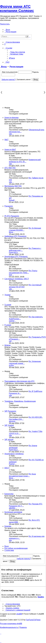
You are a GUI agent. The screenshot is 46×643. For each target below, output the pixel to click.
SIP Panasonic (10, 411)
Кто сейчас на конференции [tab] (16, 548)
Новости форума (11, 118)
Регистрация (16, 66)
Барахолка (8, 494)
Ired (10, 275)
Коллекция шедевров (13, 512)
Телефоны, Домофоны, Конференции (20, 401)
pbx (10, 540)
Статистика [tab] (9, 550)
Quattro (41, 597)
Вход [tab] (6, 546)
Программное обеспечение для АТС (19, 381)
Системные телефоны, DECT (16, 279)
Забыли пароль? (8, 79)
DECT (6, 468)
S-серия (7, 305)
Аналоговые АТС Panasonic (16, 256)
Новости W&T (10, 150)
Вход (3, 66)
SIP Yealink (9, 425)
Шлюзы (7, 345)
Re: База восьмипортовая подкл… (22, 475)
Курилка (7, 526)
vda (10, 134)
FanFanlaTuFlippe (33, 620)
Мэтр (11, 232)
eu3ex (11, 365)
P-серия (7, 325)
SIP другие (8, 439)
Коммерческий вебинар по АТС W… (25, 161)
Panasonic (8, 206)
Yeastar (7, 295)
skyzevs (12, 421)
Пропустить (5, 24)
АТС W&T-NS (10, 168)
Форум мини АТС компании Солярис (17, 8)
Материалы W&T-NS (13, 186)
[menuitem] (7, 30)
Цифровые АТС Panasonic (15, 236)
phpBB (19, 614)
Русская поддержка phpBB (11, 624)
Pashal (12, 464)
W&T (6, 140)
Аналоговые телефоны (14, 454)
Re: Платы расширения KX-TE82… (23, 272)
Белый (11, 200)
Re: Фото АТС (34, 520)
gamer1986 (13, 522)
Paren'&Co (13, 252)
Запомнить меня (24, 79)
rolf (10, 341)
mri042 (11, 321)
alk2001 (12, 508)
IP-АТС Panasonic (11, 216)
